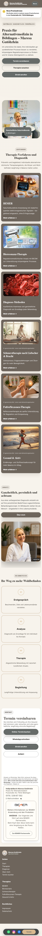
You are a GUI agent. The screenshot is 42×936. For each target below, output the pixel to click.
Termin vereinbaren (21, 61)
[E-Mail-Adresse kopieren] (21, 798)
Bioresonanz (7, 889)
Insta (14, 932)
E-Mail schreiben (12, 799)
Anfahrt (21, 754)
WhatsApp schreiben (21, 739)
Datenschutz (23, 784)
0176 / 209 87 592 (14, 795)
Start (4, 863)
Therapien (6, 866)
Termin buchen (8, 875)
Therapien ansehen (21, 68)
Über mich (21, 515)
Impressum (6, 908)
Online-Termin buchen (21, 732)
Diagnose (5, 869)
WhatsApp (8, 932)
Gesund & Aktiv (8, 897)
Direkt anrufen (21, 75)
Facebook (19, 932)
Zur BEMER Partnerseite (21, 833)
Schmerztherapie (8, 892)
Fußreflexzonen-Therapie (11, 894)
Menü (35, 4)
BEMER (5, 886)
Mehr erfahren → (10, 218)
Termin (29, 932)
